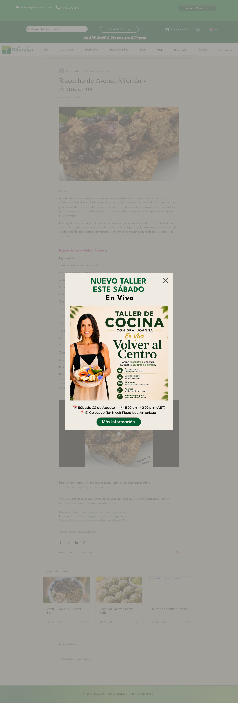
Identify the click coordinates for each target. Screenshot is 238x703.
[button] (165, 280)
